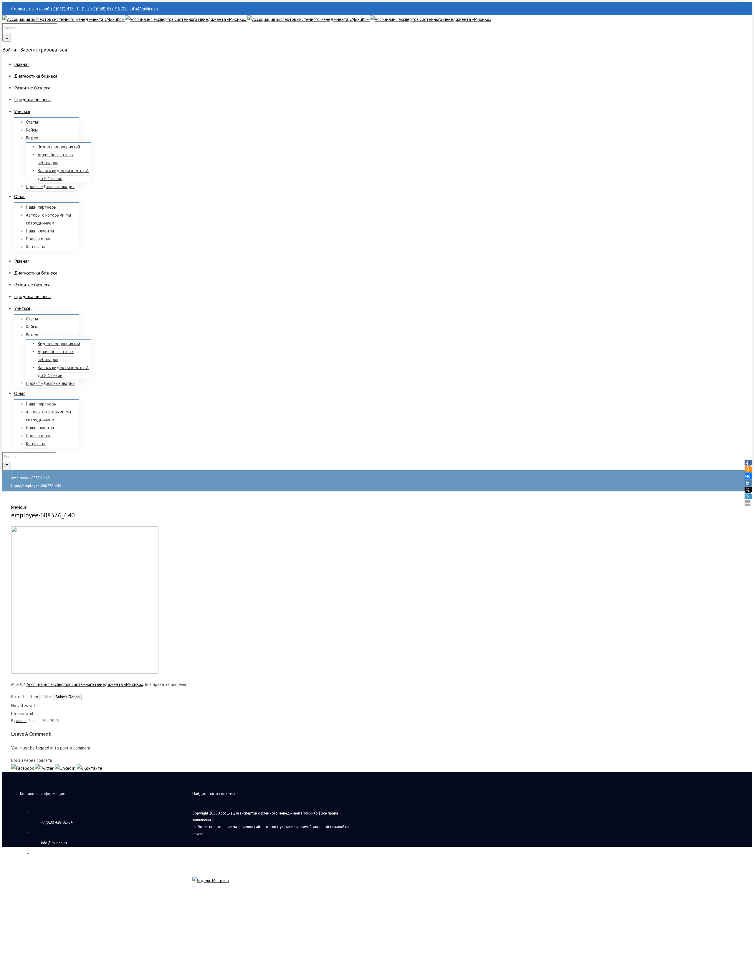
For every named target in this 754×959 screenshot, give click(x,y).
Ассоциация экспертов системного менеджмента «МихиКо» (85, 684)
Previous (19, 507)
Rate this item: (25, 696)
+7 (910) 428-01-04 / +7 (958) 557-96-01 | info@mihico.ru (104, 8)
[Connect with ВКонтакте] (89, 768)
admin (21, 720)
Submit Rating (67, 697)
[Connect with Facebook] (23, 768)
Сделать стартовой (30, 8)
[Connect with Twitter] (45, 768)
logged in (45, 748)
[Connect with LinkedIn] (66, 768)
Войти (9, 49)
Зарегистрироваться (43, 49)
